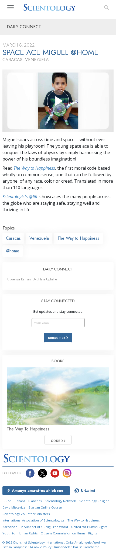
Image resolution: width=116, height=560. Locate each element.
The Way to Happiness (34, 168)
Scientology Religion (94, 501)
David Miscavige (13, 507)
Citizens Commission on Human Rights (69, 533)
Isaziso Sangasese (15, 547)
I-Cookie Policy (41, 547)
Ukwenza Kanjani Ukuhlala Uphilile (32, 279)
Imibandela (62, 547)
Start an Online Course (45, 507)
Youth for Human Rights (19, 533)
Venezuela (39, 238)
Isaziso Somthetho (86, 547)
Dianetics (35, 501)
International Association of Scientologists (33, 520)
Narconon (9, 527)
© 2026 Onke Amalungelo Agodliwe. (54, 542)
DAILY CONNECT (58, 269)
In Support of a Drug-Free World (44, 527)
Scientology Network (60, 501)
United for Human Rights (89, 527)
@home (12, 251)
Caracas (13, 238)
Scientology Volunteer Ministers (26, 514)
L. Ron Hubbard (13, 501)
